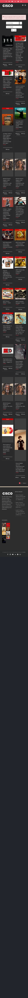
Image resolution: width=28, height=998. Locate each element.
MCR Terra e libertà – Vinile (7, 302)
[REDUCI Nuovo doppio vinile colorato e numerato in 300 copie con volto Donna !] (20, 164)
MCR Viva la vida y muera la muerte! (20, 271)
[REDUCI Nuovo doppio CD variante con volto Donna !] (20, 389)
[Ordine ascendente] (20, 23)
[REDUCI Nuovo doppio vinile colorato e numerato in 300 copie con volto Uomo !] (7, 164)
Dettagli (11, 64)
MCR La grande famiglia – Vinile (20, 302)
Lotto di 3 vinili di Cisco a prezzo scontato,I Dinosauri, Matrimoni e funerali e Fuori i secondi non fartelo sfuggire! (20, 91)
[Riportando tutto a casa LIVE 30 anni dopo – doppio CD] (7, 350)
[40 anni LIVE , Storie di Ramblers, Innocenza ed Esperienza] (4, 533)
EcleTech (24, 552)
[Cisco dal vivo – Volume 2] (4, 541)
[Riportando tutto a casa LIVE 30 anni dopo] (8, 525)
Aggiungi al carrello (5, 65)
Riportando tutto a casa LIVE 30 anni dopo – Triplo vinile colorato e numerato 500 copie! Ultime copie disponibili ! (7, 82)
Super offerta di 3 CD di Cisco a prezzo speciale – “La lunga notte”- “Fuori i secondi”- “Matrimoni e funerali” (20, 211)
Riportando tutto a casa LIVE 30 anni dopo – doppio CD (7, 360)
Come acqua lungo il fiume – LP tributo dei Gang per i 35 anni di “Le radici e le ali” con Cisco (20, 329)
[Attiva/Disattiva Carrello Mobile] (22, 5)
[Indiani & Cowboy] (8, 533)
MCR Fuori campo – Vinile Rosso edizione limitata (20, 244)
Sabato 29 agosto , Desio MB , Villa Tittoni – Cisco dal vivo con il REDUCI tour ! (20, 505)
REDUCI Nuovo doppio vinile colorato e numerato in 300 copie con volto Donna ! (20, 182)
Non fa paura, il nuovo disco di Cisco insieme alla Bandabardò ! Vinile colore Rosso (7, 448)
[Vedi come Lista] (15, 30)
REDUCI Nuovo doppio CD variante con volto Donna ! (20, 405)
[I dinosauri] (4, 537)
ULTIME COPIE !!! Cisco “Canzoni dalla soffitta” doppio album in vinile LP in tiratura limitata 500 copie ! (7, 138)
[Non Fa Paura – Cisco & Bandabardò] (4, 529)
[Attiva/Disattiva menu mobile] (25, 5)
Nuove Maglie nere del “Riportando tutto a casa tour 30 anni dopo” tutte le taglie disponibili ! (20, 467)
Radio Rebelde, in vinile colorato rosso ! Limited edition (7, 328)
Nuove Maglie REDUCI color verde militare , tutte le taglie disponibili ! (19, 364)
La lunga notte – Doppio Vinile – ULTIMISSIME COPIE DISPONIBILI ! (20, 124)
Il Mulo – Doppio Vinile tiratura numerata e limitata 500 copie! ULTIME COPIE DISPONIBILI (7, 213)
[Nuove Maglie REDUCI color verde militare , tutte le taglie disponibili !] (20, 351)
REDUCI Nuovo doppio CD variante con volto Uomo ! (7, 405)
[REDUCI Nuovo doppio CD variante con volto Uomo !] (7, 389)
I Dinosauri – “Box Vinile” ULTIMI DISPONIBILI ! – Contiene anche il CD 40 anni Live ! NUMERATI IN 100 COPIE (7, 53)
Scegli (18, 373)
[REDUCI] (4, 525)
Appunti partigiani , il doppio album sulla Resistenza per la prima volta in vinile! (7, 274)
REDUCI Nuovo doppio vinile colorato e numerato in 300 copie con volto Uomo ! (7, 182)
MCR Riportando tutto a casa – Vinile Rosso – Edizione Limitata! (7, 245)
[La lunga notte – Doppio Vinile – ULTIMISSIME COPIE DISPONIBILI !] (20, 113)
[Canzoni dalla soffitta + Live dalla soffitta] (8, 529)
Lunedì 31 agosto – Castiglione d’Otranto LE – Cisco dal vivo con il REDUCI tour (20, 512)
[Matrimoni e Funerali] (8, 537)
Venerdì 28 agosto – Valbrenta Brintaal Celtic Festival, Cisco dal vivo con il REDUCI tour (20, 497)
